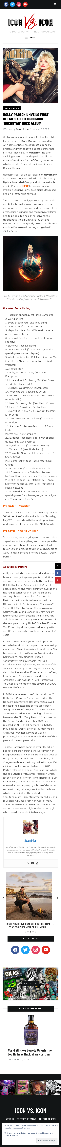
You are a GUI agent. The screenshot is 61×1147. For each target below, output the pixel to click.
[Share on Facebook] (58, 573)
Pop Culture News (47, 1119)
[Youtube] (32, 863)
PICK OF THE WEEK (30, 1008)
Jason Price (22, 129)
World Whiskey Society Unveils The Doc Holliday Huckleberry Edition (30, 1052)
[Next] (57, 898)
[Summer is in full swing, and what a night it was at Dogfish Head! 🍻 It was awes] (23, 1087)
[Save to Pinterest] (58, 580)
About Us (10, 1119)
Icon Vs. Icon (30, 1110)
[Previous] (3, 898)
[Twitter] (28, 863)
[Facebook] (24, 863)
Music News (12, 108)
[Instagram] (36, 863)
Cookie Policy (11, 1135)
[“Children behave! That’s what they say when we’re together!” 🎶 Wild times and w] (38, 1087)
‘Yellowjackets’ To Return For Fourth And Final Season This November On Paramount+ (30, 926)
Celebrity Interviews (26, 1119)
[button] (30, 37)
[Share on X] (58, 566)
